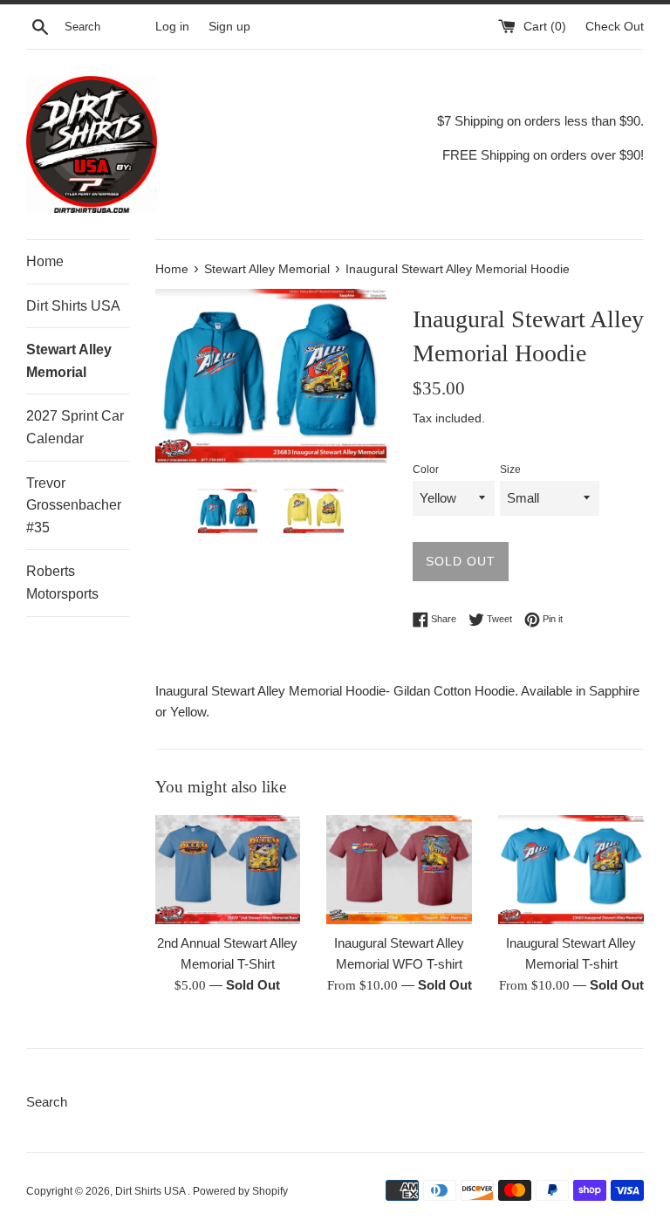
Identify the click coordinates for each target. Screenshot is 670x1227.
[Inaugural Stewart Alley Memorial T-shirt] (571, 869)
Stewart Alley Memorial (69, 361)
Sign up (229, 26)
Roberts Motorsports (62, 582)
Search (46, 1101)
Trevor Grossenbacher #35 (73, 505)
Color (426, 469)
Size (510, 469)
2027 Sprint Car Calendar (75, 427)
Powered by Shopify (240, 1191)
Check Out (614, 26)
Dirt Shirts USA (73, 305)
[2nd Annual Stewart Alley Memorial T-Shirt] (228, 869)
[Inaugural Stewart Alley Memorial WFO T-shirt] (399, 869)
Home (45, 261)
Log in (172, 26)
